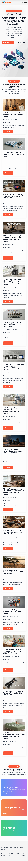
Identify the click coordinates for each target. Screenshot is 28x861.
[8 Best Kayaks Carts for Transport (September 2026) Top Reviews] (14, 562)
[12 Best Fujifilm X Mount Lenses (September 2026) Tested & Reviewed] (14, 441)
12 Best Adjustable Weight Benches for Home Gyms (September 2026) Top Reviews (12, 238)
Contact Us (11, 854)
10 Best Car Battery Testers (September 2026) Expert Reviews (13, 611)
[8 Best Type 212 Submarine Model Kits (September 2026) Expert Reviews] (14, 144)
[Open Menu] (25, 2)
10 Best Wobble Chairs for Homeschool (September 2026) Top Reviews (12, 651)
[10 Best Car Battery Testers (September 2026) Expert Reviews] (14, 602)
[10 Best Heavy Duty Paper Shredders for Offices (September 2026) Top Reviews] (14, 271)
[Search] (23, 2)
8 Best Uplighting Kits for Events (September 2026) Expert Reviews (12, 324)
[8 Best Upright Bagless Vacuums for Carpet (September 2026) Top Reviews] (14, 400)
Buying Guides (6, 122)
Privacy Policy (3, 854)
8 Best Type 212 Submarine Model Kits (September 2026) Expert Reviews (13, 154)
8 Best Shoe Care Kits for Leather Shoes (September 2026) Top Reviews (12, 532)
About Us (18, 854)
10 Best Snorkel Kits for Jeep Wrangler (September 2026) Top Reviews (13, 693)
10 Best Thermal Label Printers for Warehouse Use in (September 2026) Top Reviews (14, 367)
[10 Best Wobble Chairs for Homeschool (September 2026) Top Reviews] (14, 641)
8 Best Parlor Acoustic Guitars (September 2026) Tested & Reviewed (13, 114)
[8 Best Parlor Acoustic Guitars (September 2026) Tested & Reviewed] (14, 105)
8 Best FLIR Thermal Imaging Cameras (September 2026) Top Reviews (13, 196)
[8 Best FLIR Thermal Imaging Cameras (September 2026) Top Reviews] (14, 186)
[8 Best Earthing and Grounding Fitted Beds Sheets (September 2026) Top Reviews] (14, 725)
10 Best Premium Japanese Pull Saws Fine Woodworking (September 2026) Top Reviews (13, 491)
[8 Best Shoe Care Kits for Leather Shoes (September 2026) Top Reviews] (14, 522)
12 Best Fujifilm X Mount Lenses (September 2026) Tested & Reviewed (12, 451)
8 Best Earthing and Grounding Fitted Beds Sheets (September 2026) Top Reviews (14, 735)
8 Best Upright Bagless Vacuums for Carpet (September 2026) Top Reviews (11, 410)
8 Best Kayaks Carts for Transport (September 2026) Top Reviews (13, 572)
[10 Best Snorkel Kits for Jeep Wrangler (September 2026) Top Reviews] (14, 683)
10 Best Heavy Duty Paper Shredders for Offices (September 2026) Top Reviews (12, 281)
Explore (5, 793)
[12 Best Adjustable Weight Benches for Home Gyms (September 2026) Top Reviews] (14, 228)
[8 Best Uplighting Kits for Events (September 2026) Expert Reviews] (14, 315)
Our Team (23, 854)
